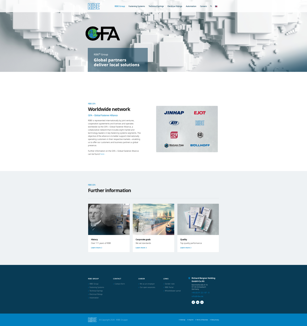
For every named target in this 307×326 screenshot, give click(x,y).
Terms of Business (202, 320)
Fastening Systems (137, 6)
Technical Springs (156, 6)
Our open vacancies (147, 287)
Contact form (120, 284)
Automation (191, 6)
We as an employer (147, 284)
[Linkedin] (197, 302)
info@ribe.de (197, 296)
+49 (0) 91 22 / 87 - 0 (200, 292)
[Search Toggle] (211, 6)
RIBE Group (120, 6)
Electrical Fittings (175, 6)
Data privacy (215, 320)
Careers (203, 6)
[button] (216, 6)
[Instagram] (202, 302)
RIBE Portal (169, 287)
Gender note (170, 284)
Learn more (96, 247)
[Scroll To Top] (303, 323)
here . (102, 154)
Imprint (191, 320)
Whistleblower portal (173, 291)
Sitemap (182, 320)
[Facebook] (193, 302)
